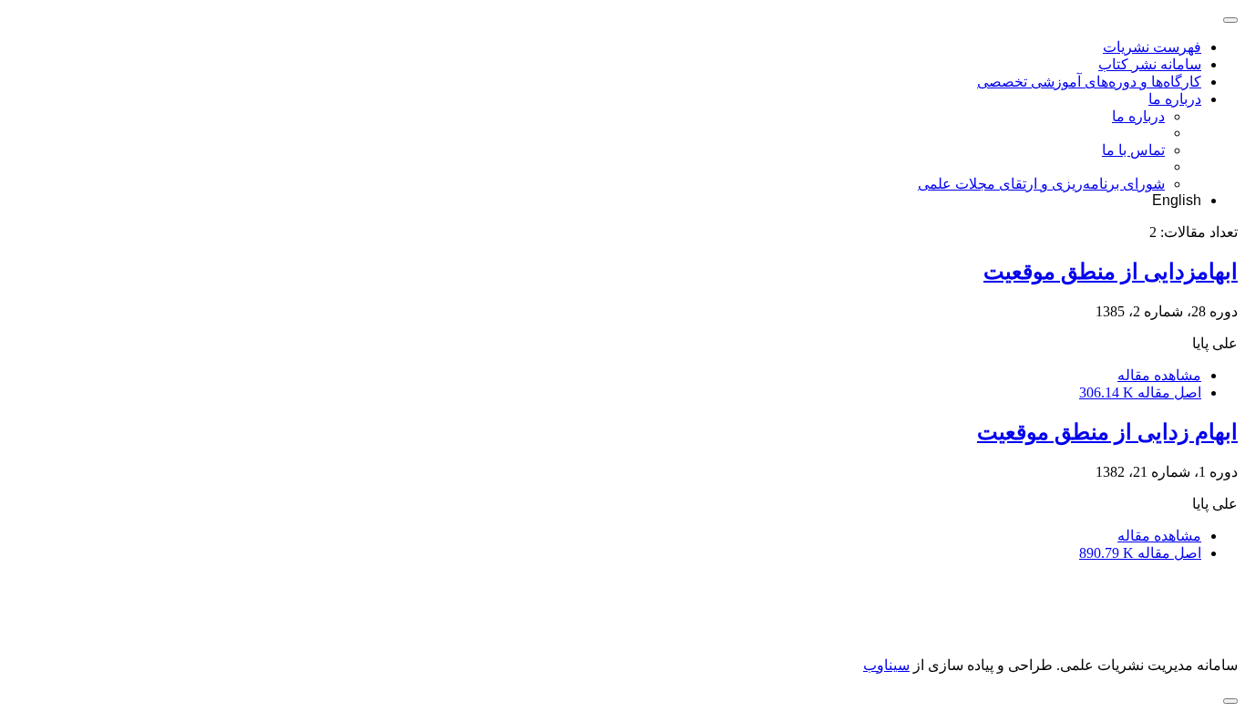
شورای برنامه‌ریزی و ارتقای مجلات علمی (1041, 183)
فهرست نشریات (1152, 47)
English (1176, 200)
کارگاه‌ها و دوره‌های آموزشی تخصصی (1089, 81)
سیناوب (886, 665)
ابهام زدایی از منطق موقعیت (1107, 432)
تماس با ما (1133, 150)
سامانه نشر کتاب (1149, 64)
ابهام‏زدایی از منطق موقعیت (1110, 272)
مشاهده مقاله (1159, 375)
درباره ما (1174, 99)
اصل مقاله (1140, 392)
